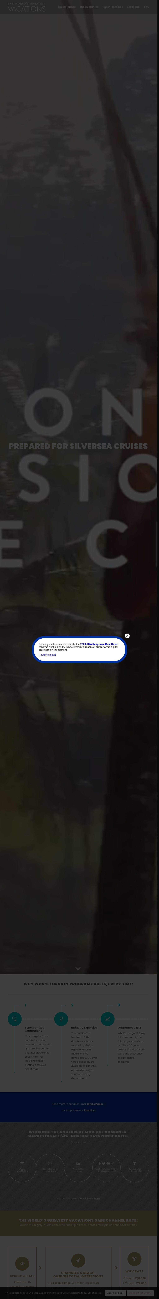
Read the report (47, 654)
